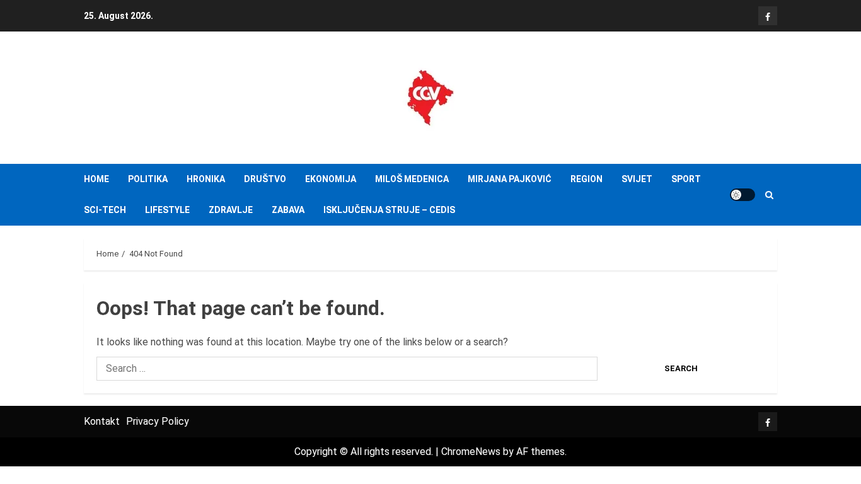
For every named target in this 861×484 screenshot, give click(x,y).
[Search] (769, 195)
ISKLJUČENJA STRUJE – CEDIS (389, 210)
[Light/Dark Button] (742, 194)
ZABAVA (288, 210)
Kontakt (102, 421)
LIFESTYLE (167, 210)
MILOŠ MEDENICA (412, 179)
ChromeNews (470, 452)
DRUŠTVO (265, 179)
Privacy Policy (157, 421)
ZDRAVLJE (231, 210)
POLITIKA (148, 179)
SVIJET (636, 179)
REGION (586, 179)
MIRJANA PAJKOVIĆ (510, 179)
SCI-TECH (105, 210)
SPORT (686, 179)
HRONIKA (206, 179)
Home (96, 179)
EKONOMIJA (330, 179)
